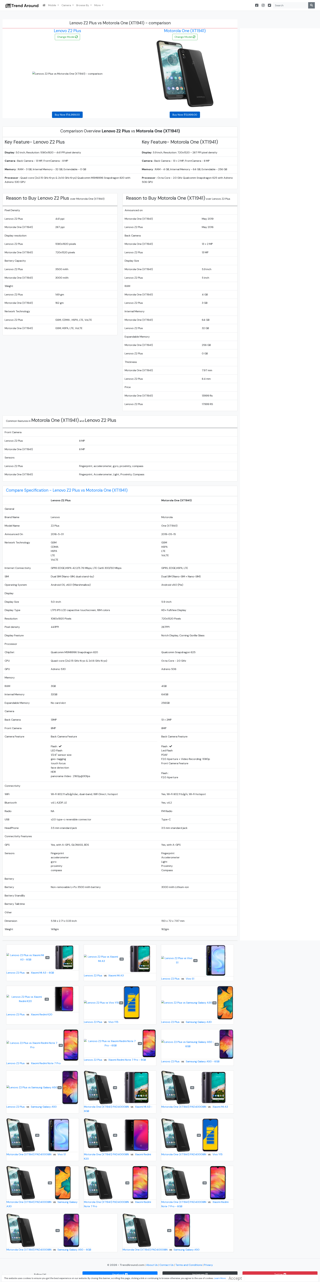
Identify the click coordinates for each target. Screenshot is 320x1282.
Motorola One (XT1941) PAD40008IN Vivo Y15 (191, 1154)
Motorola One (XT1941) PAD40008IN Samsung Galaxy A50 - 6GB (48, 1249)
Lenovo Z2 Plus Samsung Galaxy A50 (31, 1106)
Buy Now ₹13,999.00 (184, 114)
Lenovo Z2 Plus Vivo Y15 (101, 1022)
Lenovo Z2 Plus (67, 30)
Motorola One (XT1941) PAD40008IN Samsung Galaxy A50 (161, 1249)
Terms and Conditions (188, 1265)
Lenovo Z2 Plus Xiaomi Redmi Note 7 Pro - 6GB (115, 1060)
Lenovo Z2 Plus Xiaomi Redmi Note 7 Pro (33, 1063)
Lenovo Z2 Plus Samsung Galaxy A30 (186, 1022)
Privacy (208, 1265)
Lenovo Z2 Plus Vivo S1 (177, 978)
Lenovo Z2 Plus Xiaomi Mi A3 (104, 975)
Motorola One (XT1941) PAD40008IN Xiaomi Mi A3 (194, 1106)
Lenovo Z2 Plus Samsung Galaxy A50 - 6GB (190, 1061)
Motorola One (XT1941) (185, 30)
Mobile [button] (52, 5)
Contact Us (167, 1265)
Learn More (220, 1278)
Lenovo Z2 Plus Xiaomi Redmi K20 (29, 1014)
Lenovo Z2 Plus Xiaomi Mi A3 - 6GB (30, 972)
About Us (152, 1265)
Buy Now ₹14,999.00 (67, 114)
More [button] (97, 5)
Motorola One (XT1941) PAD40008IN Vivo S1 (36, 1154)
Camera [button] (67, 5)
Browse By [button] (83, 5)
